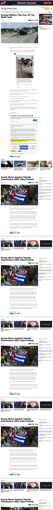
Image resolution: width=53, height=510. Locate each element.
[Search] (51, 11)
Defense (16, 112)
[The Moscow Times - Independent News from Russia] (9, 8)
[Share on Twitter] (30, 20)
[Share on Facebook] (28, 20)
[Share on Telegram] (31, 20)
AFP (2, 262)
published (20, 100)
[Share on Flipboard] (36, 20)
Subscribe (35, 120)
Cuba (16, 231)
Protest (18, 231)
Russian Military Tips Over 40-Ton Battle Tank (18, 16)
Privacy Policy (17, 121)
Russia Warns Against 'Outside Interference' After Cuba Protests (17, 178)
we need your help (15, 138)
